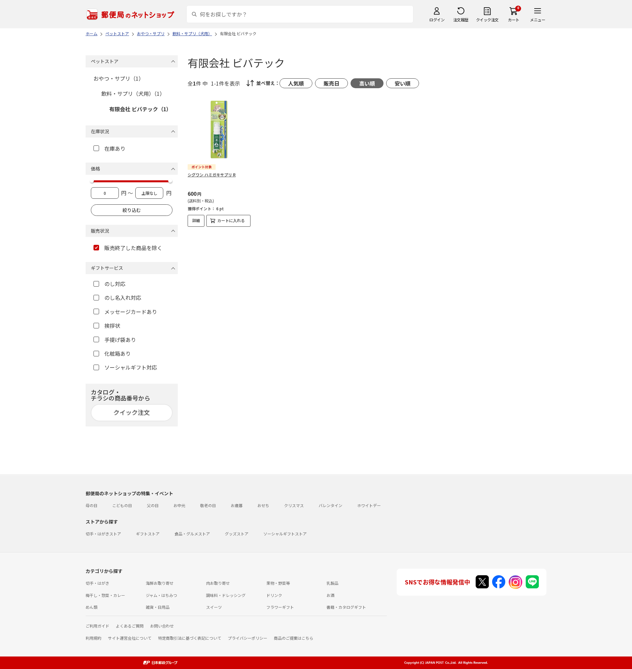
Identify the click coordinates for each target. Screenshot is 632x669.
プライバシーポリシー (247, 638)
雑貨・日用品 (158, 607)
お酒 (330, 595)
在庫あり (114, 148)
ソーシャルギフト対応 (130, 367)
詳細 (196, 220)
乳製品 (332, 583)
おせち (263, 505)
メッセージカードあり (130, 312)
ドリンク (274, 595)
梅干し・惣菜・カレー (105, 595)
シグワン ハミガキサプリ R (212, 174)
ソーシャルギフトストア (285, 533)
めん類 (91, 607)
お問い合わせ (162, 626)
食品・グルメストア (192, 533)
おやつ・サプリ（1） (118, 78)
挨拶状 (112, 325)
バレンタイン (330, 505)
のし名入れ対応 (122, 297)
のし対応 (114, 284)
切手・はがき (97, 583)
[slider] (92, 181)
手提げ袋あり (120, 340)
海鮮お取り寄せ (159, 583)
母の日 (91, 505)
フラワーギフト (280, 607)
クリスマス (294, 505)
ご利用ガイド (97, 626)
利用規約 (93, 638)
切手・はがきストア (103, 533)
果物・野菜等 (278, 583)
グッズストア (237, 533)
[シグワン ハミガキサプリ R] (219, 129)
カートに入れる (231, 220)
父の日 (153, 505)
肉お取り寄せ (218, 583)
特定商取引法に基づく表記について (189, 638)
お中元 (179, 505)
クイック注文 (487, 19)
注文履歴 (460, 19)
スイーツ (214, 607)
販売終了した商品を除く (133, 248)
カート (513, 19)
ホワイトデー (369, 505)
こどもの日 (122, 505)
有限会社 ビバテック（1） (140, 109)
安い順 (402, 83)
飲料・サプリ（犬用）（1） (133, 93)
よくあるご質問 (130, 626)
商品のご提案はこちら (293, 638)
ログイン (436, 19)
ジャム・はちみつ (161, 595)
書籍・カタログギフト (346, 607)
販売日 (331, 83)
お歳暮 (237, 505)
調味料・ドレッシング (226, 595)
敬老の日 (208, 505)
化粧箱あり (117, 353)
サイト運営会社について (129, 638)
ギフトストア (148, 533)
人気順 (296, 83)
